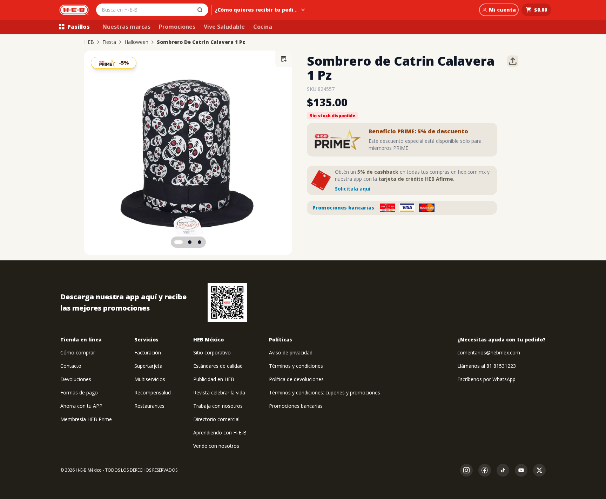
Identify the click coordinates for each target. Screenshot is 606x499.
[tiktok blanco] (503, 470)
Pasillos (78, 27)
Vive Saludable (224, 26)
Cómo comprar (77, 352)
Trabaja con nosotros (218, 405)
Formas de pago (79, 392)
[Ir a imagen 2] (189, 242)
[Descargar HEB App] (227, 302)
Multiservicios (149, 379)
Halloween (136, 42)
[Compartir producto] (512, 61)
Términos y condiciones (296, 365)
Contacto (70, 365)
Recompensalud (152, 392)
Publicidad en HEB (213, 379)
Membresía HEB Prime (86, 419)
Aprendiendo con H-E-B (220, 432)
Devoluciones (75, 379)
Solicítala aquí (352, 188)
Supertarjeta (148, 365)
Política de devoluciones (296, 379)
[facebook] (484, 470)
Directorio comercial (216, 419)
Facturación (147, 352)
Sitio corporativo (212, 352)
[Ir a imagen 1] (178, 242)
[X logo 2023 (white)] (539, 470)
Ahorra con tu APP (81, 405)
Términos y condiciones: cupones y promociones (324, 392)
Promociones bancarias (343, 207)
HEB (89, 42)
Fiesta (109, 42)
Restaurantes (149, 405)
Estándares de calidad (218, 365)
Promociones (177, 26)
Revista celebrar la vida (219, 392)
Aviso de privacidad (290, 352)
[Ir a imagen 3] (199, 242)
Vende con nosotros (216, 446)
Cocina (262, 26)
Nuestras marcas (126, 26)
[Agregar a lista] (283, 59)
